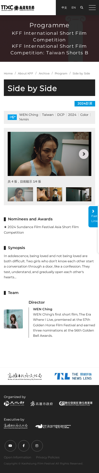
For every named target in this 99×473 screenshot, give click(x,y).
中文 (64, 7)
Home (8, 73)
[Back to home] (17, 8)
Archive (44, 73)
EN (74, 7)
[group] (50, 154)
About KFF (25, 73)
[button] (15, 153)
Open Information (17, 457)
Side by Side (81, 73)
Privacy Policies (47, 457)
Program (61, 73)
